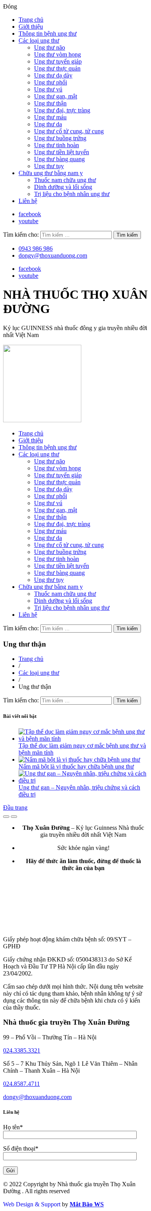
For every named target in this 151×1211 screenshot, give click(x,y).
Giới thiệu (31, 26)
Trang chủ (31, 19)
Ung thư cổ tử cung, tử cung (69, 131)
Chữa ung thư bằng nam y (51, 173)
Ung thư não (49, 47)
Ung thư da (48, 124)
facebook (30, 214)
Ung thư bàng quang (59, 159)
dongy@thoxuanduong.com (53, 255)
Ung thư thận (50, 103)
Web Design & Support (31, 1204)
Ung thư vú (48, 89)
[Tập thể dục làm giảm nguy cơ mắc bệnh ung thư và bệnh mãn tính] (83, 738)
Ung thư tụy (49, 166)
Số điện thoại (20, 1148)
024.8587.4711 (21, 1083)
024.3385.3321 (21, 1050)
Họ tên (13, 1127)
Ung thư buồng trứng (60, 138)
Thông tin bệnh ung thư (48, 33)
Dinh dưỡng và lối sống (63, 187)
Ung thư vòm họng (57, 54)
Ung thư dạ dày (53, 75)
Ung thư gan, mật (55, 96)
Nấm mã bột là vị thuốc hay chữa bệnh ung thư (76, 766)
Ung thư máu (50, 117)
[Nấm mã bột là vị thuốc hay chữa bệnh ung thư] (79, 759)
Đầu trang (15, 807)
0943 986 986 (36, 248)
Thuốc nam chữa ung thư (65, 180)
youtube (28, 221)
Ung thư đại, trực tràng (62, 110)
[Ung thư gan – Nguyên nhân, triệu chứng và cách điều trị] (83, 780)
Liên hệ (28, 201)
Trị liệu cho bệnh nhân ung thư (72, 194)
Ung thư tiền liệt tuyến (61, 152)
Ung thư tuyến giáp (58, 61)
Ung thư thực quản (57, 68)
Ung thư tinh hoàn (56, 145)
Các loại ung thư (39, 40)
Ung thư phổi (50, 82)
